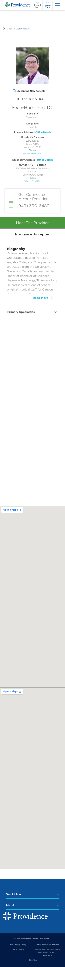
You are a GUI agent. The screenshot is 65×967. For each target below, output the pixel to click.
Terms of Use (18, 950)
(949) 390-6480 (32, 153)
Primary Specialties (21, 312)
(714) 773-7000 (32, 181)
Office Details (43, 132)
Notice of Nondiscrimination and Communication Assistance (47, 953)
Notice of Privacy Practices (47, 945)
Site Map (33, 960)
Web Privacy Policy (18, 945)
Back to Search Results (18, 28)
